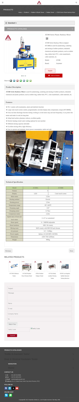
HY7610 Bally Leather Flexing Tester (52, 276)
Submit (12, 335)
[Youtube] (16, 388)
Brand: (47, 63)
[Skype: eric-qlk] (6, 395)
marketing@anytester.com (18, 379)
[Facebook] (6, 388)
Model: (47, 60)
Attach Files (12, 324)
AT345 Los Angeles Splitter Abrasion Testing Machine (65, 276)
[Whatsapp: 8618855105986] (10, 395)
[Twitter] (13, 388)
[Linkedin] (9, 388)
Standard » (12, 23)
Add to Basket (55, 75)
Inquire (50, 70)
